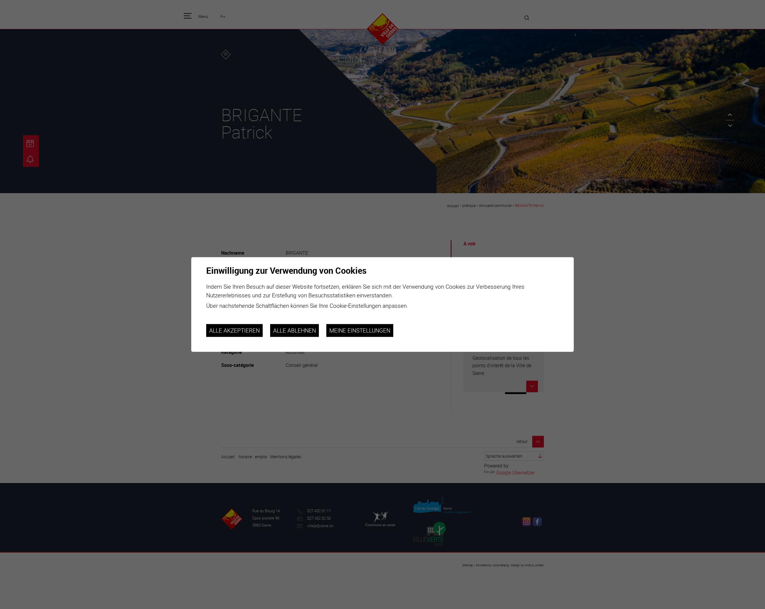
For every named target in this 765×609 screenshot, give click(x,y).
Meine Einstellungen (359, 330)
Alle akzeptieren (234, 330)
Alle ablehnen (294, 330)
